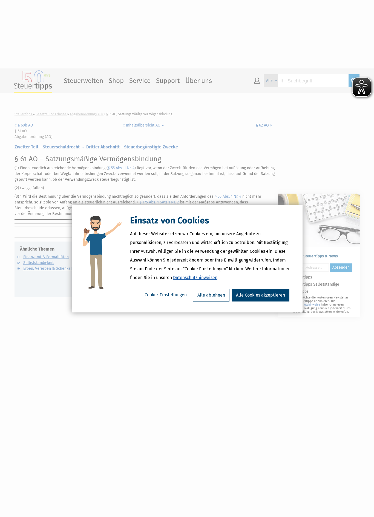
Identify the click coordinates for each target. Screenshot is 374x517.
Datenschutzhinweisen (195, 277)
